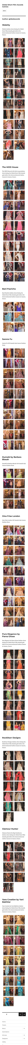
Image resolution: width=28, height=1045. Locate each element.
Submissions (5, 1031)
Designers (5, 1038)
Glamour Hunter (10, 829)
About (4, 1028)
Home (4, 1021)
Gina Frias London (11, 516)
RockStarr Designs (11, 738)
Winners (4, 1035)
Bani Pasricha (9, 289)
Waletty (6, 25)
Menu (4, 10)
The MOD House (10, 167)
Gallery (4, 1042)
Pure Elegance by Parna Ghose (11, 635)
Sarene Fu (7, 339)
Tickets (4, 1025)
